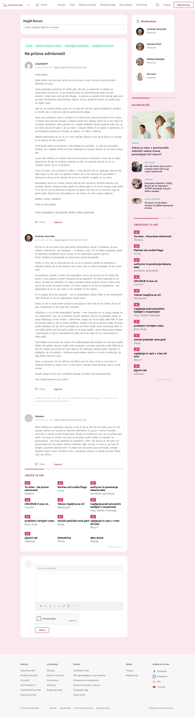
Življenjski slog (107, 4)
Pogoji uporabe (103, 708)
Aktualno (51, 685)
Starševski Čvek (81, 670)
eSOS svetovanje (60, 401)
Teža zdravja (125, 4)
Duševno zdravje (87, 4)
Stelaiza (39, 416)
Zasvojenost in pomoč (103, 45)
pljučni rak (31, 538)
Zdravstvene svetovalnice (86, 680)
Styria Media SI (28, 685)
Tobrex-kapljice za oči (71, 504)
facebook (162, 671)
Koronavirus (53, 680)
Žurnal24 (24, 680)
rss (159, 681)
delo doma (96, 538)
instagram (162, 676)
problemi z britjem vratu (39, 521)
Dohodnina (64, 538)
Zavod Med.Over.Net (30, 690)
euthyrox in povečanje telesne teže (104, 488)
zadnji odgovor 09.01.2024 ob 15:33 (70, 67)
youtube (161, 686)
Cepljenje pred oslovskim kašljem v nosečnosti (105, 505)
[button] (41, 606)
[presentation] (41, 606)
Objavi (42, 630)
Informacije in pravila (83, 708)
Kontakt (53, 708)
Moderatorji (79, 694)
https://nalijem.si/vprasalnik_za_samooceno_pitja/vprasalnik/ (67, 257)
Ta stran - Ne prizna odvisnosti (37, 488)
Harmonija (141, 4)
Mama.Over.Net (28, 694)
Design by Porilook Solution (161, 708)
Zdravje (61, 4)
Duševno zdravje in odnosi (48, 45)
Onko (72, 4)
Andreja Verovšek (45, 236)
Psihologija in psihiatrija (76, 45)
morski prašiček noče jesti (73, 521)
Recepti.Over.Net (29, 675)
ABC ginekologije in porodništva (89, 675)
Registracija (183, 5)
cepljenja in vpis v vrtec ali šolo (104, 522)
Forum (44, 4)
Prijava (167, 5)
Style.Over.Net (27, 670)
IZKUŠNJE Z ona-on (36, 504)
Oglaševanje (65, 708)
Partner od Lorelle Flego (72, 487)
